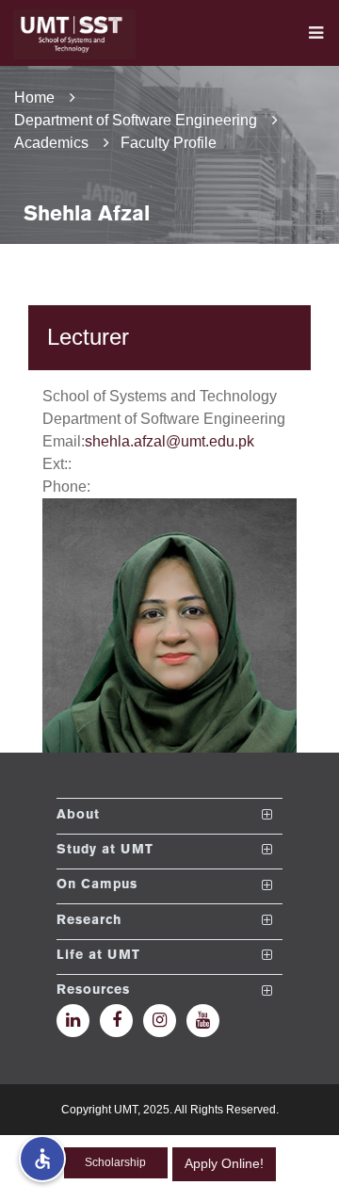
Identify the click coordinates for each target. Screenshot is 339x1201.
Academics (51, 143)
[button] (42, 1158)
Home (34, 97)
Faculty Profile (169, 143)
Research (88, 921)
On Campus (96, 886)
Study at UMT (104, 850)
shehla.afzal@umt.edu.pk (169, 441)
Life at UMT (98, 955)
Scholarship (115, 1162)
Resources (93, 991)
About (78, 815)
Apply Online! (224, 1163)
